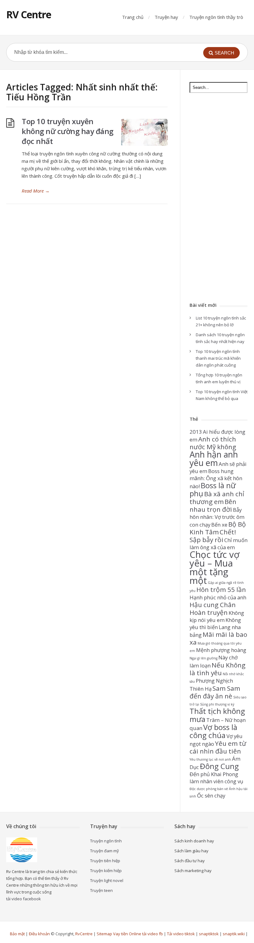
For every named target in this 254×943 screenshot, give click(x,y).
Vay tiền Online (127, 933)
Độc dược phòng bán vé (209, 789)
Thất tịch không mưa (217, 715)
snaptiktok (209, 933)
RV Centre (28, 14)
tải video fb (152, 933)
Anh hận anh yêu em (214, 458)
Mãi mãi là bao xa (218, 638)
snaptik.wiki (234, 933)
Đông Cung (219, 766)
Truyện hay (166, 17)
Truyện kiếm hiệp (106, 870)
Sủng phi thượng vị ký (217, 704)
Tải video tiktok (181, 933)
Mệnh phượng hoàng (221, 650)
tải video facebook (23, 899)
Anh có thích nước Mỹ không (213, 443)
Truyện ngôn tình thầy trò (216, 17)
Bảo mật (17, 933)
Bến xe (219, 524)
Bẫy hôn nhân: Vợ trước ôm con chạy (217, 517)
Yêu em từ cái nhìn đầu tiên (218, 747)
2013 (196, 431)
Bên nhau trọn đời (213, 505)
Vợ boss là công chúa (213, 731)
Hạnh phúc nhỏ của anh (218, 597)
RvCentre (84, 933)
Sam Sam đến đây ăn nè (215, 692)
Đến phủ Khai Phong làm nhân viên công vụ (216, 778)
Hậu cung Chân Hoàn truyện (213, 608)
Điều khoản (39, 933)
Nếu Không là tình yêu (217, 669)
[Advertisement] (218, 198)
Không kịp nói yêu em (217, 616)
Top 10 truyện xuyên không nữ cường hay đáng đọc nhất (67, 131)
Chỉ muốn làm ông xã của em (218, 544)
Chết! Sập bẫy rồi (213, 536)
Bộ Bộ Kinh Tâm (218, 528)
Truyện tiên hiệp (105, 860)
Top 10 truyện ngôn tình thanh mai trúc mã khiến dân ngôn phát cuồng (218, 358)
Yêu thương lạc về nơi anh (210, 759)
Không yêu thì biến (215, 623)
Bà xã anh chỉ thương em (217, 497)
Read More (36, 191)
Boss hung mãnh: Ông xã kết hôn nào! (216, 478)
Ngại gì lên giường (203, 658)
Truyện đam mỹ (104, 851)
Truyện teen (101, 890)
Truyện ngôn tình (106, 841)
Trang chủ (132, 17)
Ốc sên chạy (211, 795)
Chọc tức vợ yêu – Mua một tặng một (214, 567)
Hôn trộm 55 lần (221, 589)
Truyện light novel (106, 880)
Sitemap (104, 933)
